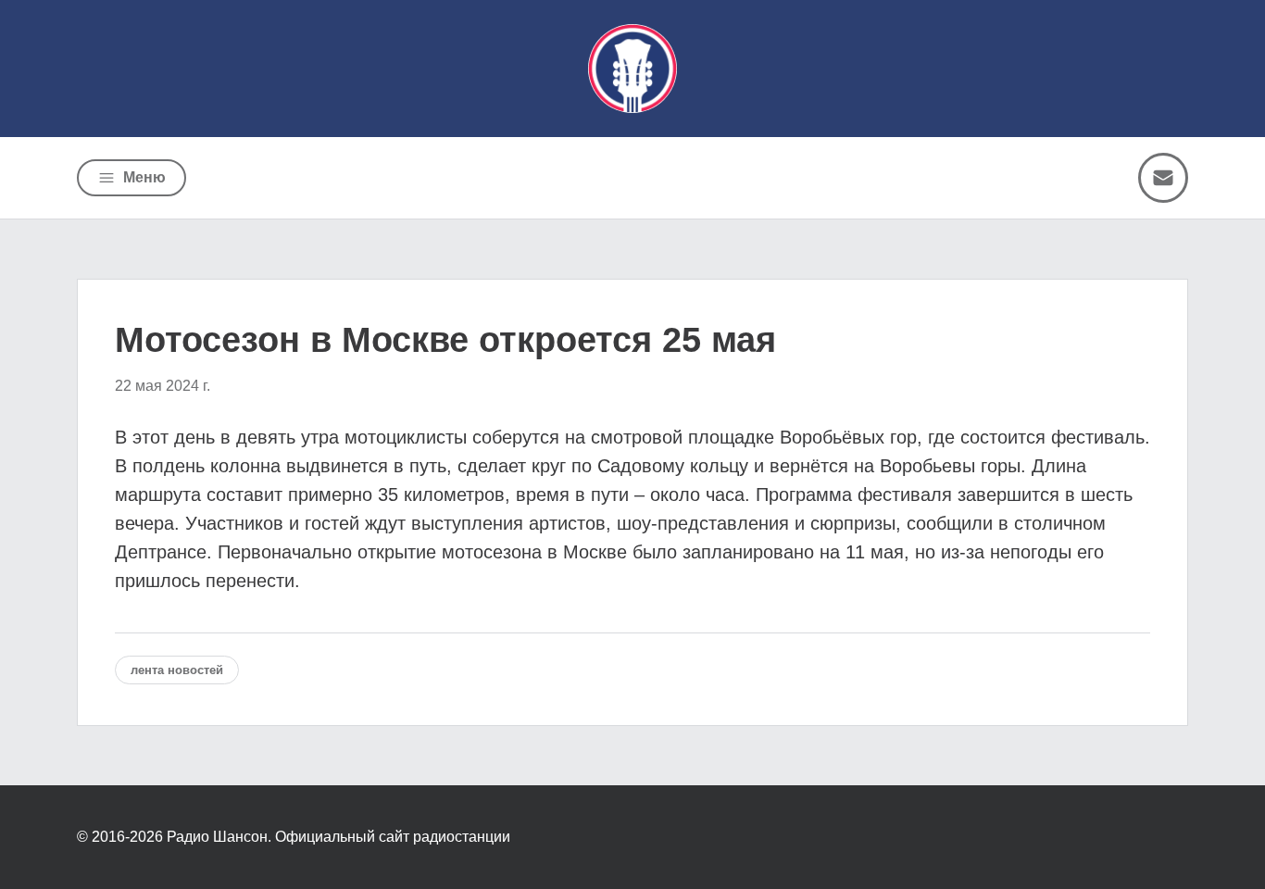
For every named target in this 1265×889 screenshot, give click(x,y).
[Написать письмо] (1163, 178)
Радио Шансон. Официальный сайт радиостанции (338, 837)
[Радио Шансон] (632, 68)
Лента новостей (177, 670)
